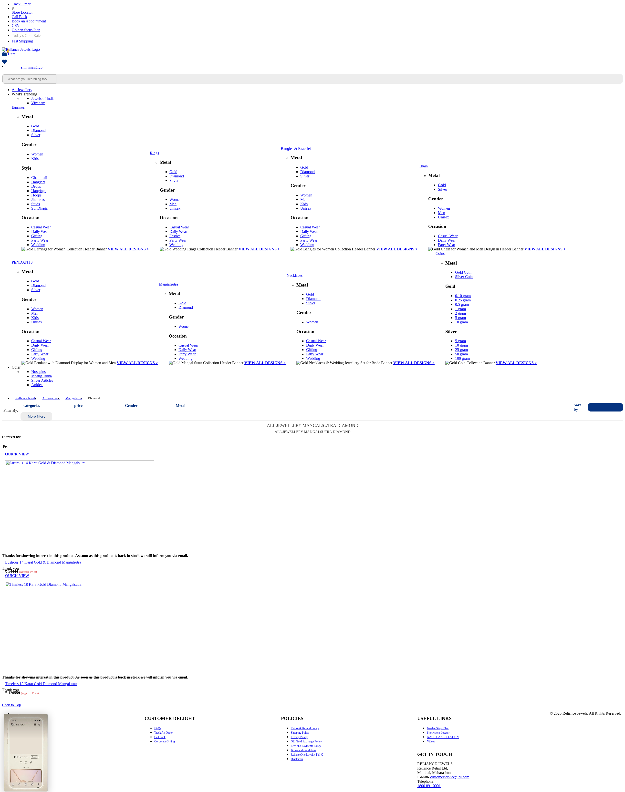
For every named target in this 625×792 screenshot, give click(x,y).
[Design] (2, 446)
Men (173, 204)
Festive (174, 236)
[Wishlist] (4, 62)
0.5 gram (462, 304)
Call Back (19, 17)
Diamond (38, 130)
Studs (35, 204)
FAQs (157, 728)
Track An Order (163, 732)
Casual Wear (41, 227)
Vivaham (38, 103)
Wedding (38, 245)
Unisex (174, 208)
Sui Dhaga (39, 208)
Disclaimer (297, 759)
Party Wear (39, 240)
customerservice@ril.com (449, 777)
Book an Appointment (29, 21)
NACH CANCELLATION (443, 737)
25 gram (461, 350)
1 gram (460, 309)
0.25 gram (463, 300)
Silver (35, 135)
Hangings (38, 191)
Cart (11, 52)
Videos (431, 741)
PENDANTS (22, 262)
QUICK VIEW (17, 454)
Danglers (38, 182)
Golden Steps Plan (26, 30)
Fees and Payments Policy (306, 746)
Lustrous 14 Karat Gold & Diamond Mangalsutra (43, 562)
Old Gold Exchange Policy (306, 741)
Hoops (36, 195)
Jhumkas (38, 199)
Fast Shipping (22, 41)
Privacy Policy (299, 737)
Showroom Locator (438, 732)
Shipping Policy (300, 732)
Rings (154, 153)
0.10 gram (463, 296)
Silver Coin (464, 277)
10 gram (461, 322)
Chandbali (39, 177)
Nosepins (38, 372)
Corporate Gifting (164, 741)
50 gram (461, 354)
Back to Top (11, 705)
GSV (16, 25)
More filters (36, 416)
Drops (36, 186)
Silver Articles (42, 380)
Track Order (21, 4)
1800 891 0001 (429, 786)
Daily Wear (40, 231)
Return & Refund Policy (305, 728)
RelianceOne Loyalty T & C (307, 754)
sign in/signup (31, 67)
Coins (440, 253)
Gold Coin (463, 272)
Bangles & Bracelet (296, 148)
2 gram (460, 313)
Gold (35, 126)
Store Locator (22, 12)
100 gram (462, 358)
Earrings (18, 107)
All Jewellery (22, 90)
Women (37, 154)
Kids (35, 158)
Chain (423, 166)
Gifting (36, 236)
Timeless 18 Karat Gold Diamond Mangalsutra (41, 684)
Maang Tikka (41, 376)
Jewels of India (42, 98)
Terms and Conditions (303, 750)
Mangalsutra (168, 284)
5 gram (460, 318)
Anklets (37, 385)
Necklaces (294, 275)
